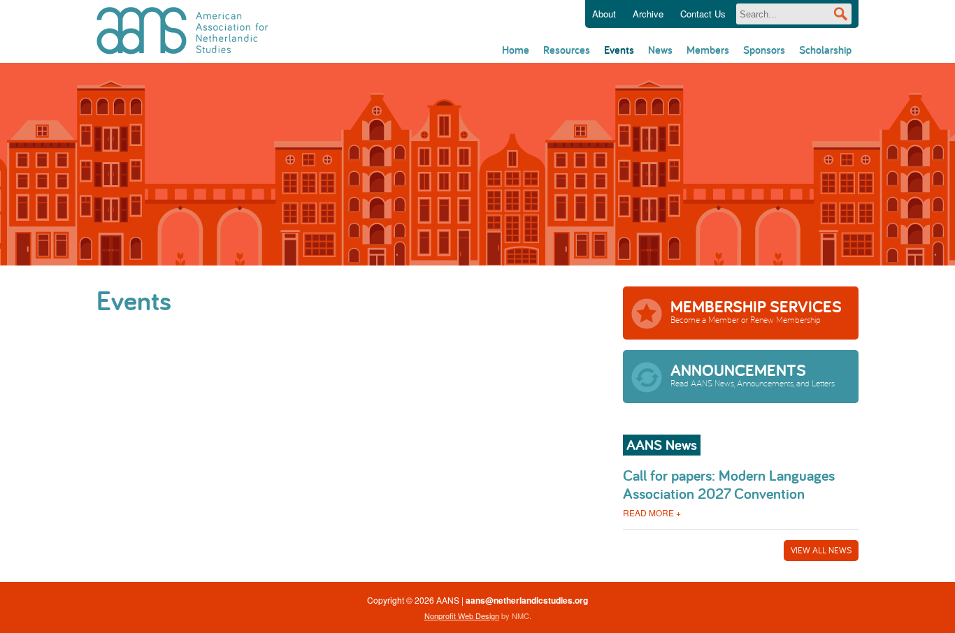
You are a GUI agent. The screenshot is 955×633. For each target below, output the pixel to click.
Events (619, 50)
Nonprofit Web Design (461, 615)
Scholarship (825, 50)
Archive (648, 13)
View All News (821, 550)
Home (515, 50)
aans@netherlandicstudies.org (527, 600)
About (604, 13)
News (660, 50)
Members (708, 50)
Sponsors (764, 50)
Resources (566, 50)
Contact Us (703, 13)
